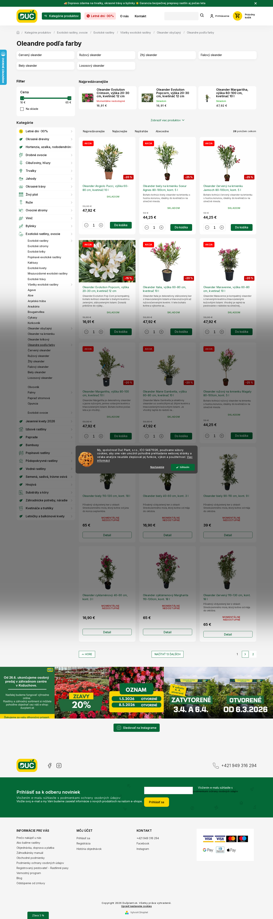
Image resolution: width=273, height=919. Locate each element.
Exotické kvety (37, 268)
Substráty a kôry (37, 492)
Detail (107, 535)
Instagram (59, 765)
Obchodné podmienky (31, 857)
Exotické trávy (37, 279)
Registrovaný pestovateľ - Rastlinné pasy (42, 868)
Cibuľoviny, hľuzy (38, 163)
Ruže (29, 202)
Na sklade (32, 108)
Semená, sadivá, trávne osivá (46, 477)
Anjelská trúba (37, 301)
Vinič (29, 218)
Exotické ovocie (38, 412)
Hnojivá (31, 484)
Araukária (33, 306)
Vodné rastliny (36, 469)
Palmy (31, 392)
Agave (32, 290)
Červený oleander (39, 350)
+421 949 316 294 (239, 765)
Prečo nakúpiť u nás (29, 837)
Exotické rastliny (38, 240)
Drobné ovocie (36, 155)
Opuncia (33, 403)
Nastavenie (157, 467)
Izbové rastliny (36, 429)
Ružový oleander (38, 355)
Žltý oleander (36, 361)
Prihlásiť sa (156, 802)
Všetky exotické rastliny (43, 284)
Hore (88, 654)
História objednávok (89, 848)
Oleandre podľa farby (41, 344)
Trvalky (31, 171)
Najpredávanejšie (94, 131)
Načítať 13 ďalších (167, 654)
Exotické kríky (36, 251)
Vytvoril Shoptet (139, 912)
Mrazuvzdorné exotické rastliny (48, 273)
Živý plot (32, 194)
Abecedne (162, 131)
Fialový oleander (38, 366)
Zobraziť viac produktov (166, 120)
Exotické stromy (38, 246)
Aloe (30, 295)
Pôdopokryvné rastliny (42, 461)
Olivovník (33, 387)
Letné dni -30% (37, 131)
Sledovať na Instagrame (139, 728)
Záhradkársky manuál (30, 852)
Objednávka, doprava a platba (35, 847)
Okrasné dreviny (37, 139)
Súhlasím (184, 467)
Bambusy (32, 445)
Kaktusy (33, 262)
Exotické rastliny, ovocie (43, 234)
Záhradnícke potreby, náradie (47, 500)
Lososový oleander (40, 377)
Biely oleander (37, 372)
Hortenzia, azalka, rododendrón (48, 147)
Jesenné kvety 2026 (40, 421)
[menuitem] (61, 16)
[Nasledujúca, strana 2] (245, 654)
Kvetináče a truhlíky (39, 508)
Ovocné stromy (36, 210)
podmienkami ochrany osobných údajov (215, 791)
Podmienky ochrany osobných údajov (40, 862)
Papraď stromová (39, 398)
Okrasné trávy (36, 186)
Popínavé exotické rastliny (44, 257)
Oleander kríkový (38, 339)
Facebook (49, 765)
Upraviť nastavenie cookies (136, 906)
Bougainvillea (36, 311)
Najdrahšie (141, 131)
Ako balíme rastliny (28, 842)
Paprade (32, 437)
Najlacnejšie (119, 131)
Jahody (31, 178)
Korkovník (34, 323)
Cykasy (32, 317)
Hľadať (202, 15)
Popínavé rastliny (38, 453)
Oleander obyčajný (40, 328)
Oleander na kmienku (41, 333)
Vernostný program (29, 873)
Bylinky (31, 226)
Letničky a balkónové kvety (45, 516)
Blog (19, 878)
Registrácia (83, 843)
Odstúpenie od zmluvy (31, 883)
